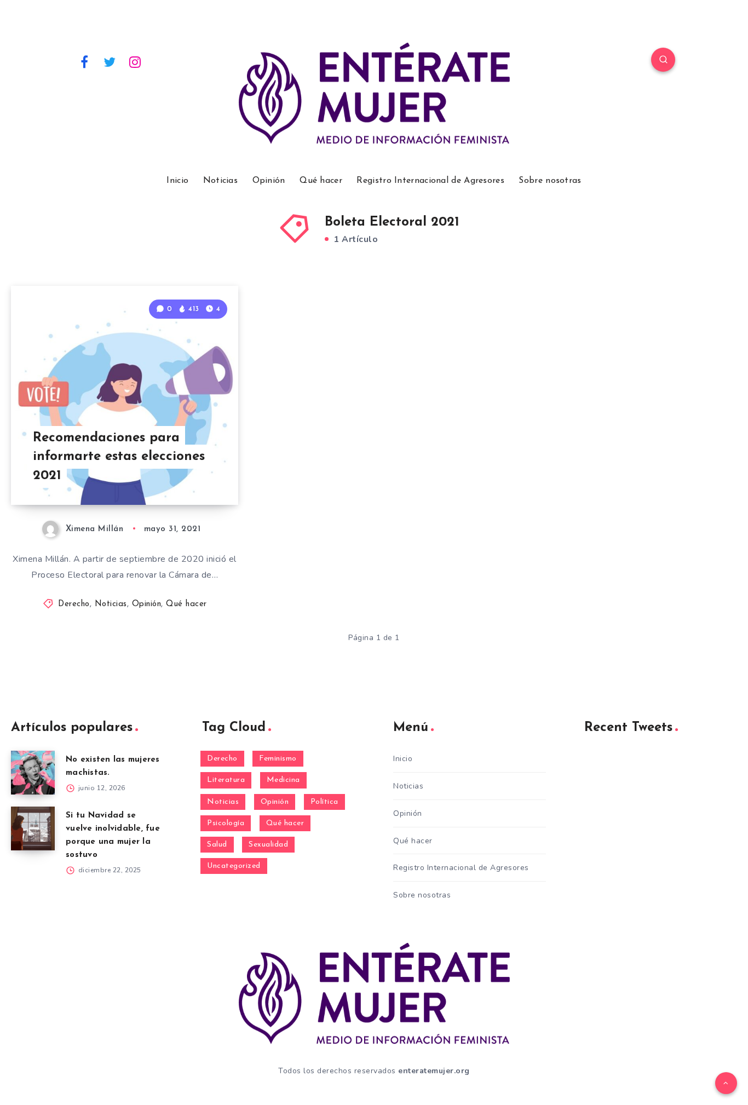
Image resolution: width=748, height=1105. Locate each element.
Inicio (177, 180)
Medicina (283, 780)
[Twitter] (110, 61)
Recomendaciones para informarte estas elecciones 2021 (119, 457)
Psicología (225, 823)
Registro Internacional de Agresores (430, 180)
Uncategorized (234, 866)
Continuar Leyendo (184, 472)
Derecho (74, 604)
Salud (217, 845)
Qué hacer (321, 180)
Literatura (226, 780)
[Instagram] (135, 61)
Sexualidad (268, 845)
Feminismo (278, 759)
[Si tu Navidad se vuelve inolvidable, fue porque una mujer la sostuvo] (33, 828)
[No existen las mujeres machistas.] (33, 773)
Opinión (268, 180)
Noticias (220, 180)
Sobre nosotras (550, 180)
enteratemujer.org (434, 1071)
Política (324, 802)
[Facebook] (84, 61)
